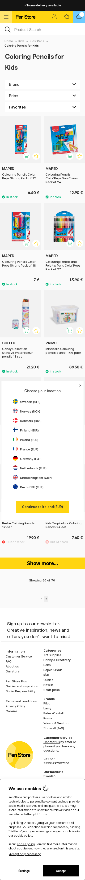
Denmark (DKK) (31, 421)
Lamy (47, 708)
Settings (24, 871)
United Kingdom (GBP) (36, 478)
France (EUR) (29, 449)
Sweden (49, 776)
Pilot (46, 703)
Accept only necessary (25, 854)
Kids (21, 41)
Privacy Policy (15, 706)
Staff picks (51, 690)
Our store (13, 671)
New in (48, 685)
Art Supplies (52, 655)
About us (12, 666)
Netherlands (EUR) (33, 468)
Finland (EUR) (29, 430)
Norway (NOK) (30, 411)
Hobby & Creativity (56, 660)
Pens (47, 665)
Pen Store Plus (16, 681)
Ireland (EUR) (29, 440)
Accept (61, 871)
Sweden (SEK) (30, 402)
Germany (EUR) (31, 459)
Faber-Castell (53, 713)
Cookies (11, 711)
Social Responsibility (20, 691)
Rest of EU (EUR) (31, 487)
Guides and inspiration (22, 686)
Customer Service (19, 656)
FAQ (9, 661)
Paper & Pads (52, 670)
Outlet (48, 680)
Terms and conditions (21, 701)
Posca (47, 718)
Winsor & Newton (55, 723)
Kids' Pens (37, 41)
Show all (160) (53, 728)
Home (8, 41)
